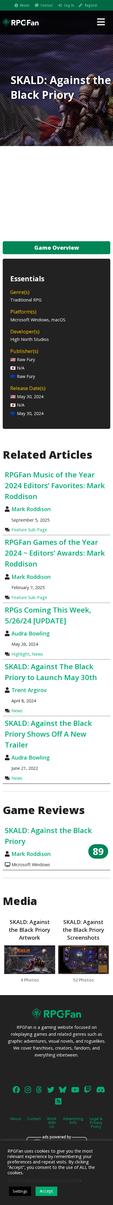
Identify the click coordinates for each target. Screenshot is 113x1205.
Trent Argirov (29, 690)
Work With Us (52, 1122)
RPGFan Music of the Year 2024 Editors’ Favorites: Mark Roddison (55, 485)
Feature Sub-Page (29, 529)
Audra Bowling (30, 633)
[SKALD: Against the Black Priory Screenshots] (83, 959)
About (25, 5)
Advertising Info (73, 1120)
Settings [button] (20, 1191)
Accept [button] (46, 1191)
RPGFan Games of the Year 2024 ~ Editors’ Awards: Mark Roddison (55, 553)
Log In (69, 5)
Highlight (20, 654)
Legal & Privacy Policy (95, 1122)
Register (91, 5)
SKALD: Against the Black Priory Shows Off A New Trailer (48, 734)
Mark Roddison (31, 509)
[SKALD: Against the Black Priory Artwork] (29, 959)
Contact (46, 5)
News (37, 654)
